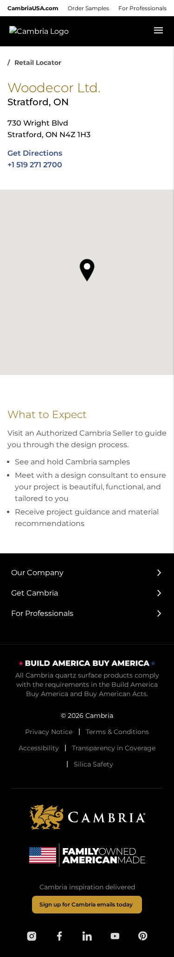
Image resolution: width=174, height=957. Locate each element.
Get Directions (34, 153)
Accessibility (39, 748)
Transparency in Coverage (113, 748)
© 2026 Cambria (87, 715)
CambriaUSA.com (32, 8)
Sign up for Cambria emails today (86, 904)
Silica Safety (93, 764)
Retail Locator (37, 62)
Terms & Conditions (117, 732)
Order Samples (88, 8)
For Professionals (142, 8)
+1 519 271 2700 (34, 164)
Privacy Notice (48, 732)
